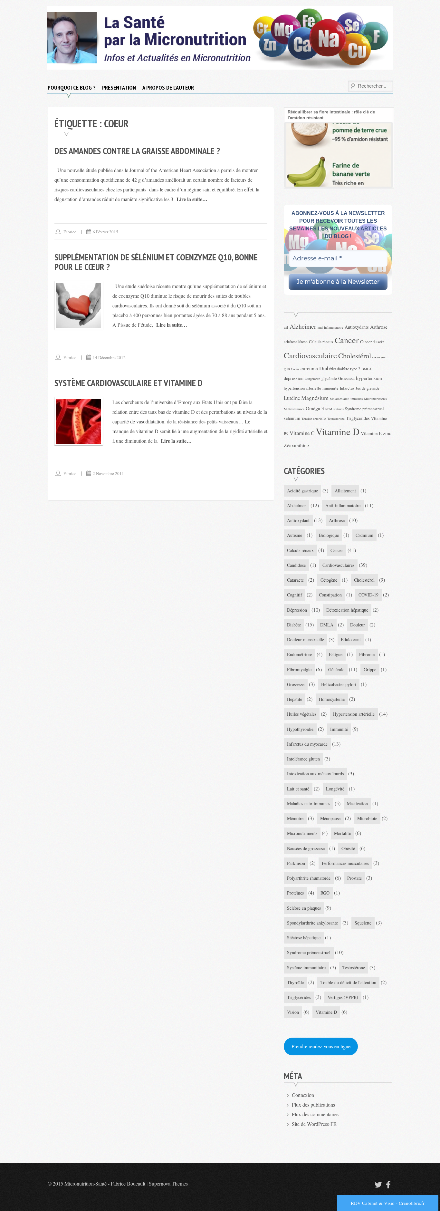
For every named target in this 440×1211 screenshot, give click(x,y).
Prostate (354, 878)
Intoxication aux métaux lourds (315, 773)
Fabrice (69, 232)
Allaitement (345, 491)
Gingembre (312, 378)
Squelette (363, 923)
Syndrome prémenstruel (364, 409)
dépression (293, 378)
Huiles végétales (301, 714)
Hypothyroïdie (300, 729)
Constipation (330, 595)
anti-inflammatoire (330, 327)
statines (338, 409)
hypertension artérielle (302, 388)
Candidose (296, 565)
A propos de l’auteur (168, 87)
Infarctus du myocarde (307, 744)
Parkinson (296, 863)
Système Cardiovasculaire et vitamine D (128, 383)
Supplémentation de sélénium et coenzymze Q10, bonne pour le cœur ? (156, 262)
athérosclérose (296, 341)
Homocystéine (332, 699)
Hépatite (294, 699)
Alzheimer (303, 326)
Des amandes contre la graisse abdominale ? (137, 151)
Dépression (297, 610)
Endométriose (299, 654)
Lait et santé (298, 789)
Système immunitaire (306, 967)
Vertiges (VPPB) (343, 997)
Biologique (329, 535)
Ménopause (330, 818)
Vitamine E (371, 433)
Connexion (303, 1094)
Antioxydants (357, 327)
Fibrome (367, 654)
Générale (336, 669)
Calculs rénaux (321, 341)
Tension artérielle (313, 418)
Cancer (347, 339)
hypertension (369, 377)
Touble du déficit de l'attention (348, 982)
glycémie (329, 378)
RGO (325, 893)
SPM (328, 409)
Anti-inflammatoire (342, 505)
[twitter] (377, 1184)
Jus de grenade (367, 388)
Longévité (335, 789)
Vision (293, 1012)
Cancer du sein (372, 341)
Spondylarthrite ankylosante (312, 923)
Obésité (348, 848)
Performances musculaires (345, 863)
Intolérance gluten (303, 759)
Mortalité (342, 833)
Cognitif (294, 595)
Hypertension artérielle (354, 714)
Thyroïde (295, 982)
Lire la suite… (192, 199)
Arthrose (378, 326)
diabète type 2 (348, 369)
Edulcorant (351, 639)
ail (286, 327)
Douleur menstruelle (305, 639)
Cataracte (295, 580)
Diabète (327, 368)
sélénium (292, 418)
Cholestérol (354, 355)
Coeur (295, 369)
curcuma (309, 368)
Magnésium (315, 398)
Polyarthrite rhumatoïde (308, 878)
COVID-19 (368, 595)
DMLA (366, 369)
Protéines (295, 893)
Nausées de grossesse (306, 848)
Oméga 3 (315, 408)
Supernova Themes (168, 1183)
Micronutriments (375, 398)
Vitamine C (302, 433)
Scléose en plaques (304, 908)
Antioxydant (298, 520)
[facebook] (388, 1184)
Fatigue (335, 654)
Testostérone (336, 418)
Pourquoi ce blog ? (72, 87)
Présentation (119, 87)
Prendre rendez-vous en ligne (321, 1046)
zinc (387, 433)
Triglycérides (358, 418)
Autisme (294, 535)
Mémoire (295, 818)
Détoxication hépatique (347, 610)
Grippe (370, 669)
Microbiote (367, 818)
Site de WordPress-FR (314, 1123)
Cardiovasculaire (310, 355)
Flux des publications (313, 1104)
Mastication (357, 803)
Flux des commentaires (315, 1114)
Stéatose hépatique (303, 938)
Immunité (339, 729)
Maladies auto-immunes (346, 398)
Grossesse (346, 378)
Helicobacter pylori (338, 684)
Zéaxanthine (296, 445)
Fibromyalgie (299, 669)
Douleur (357, 625)
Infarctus (347, 388)
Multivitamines (294, 409)
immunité (330, 388)
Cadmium (364, 535)
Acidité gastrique (302, 491)
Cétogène (328, 580)
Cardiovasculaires (338, 565)
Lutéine (292, 398)
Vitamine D (337, 431)
